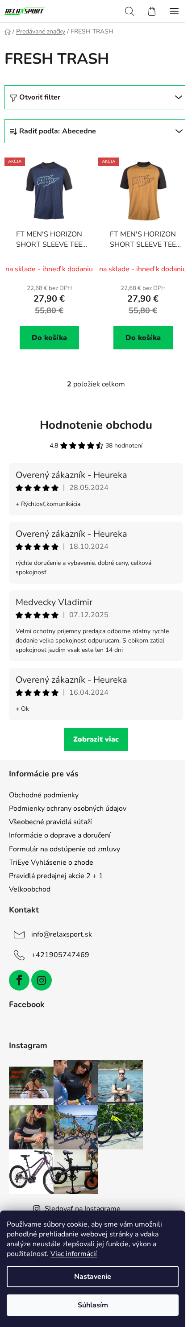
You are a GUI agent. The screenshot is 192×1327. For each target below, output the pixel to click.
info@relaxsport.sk (61, 934)
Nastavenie (92, 1276)
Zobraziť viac (96, 739)
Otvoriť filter (39, 97)
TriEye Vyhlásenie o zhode (51, 862)
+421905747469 (60, 955)
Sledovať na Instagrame (83, 1209)
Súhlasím (93, 1305)
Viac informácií (73, 1254)
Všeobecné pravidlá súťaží (50, 822)
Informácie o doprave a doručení (60, 835)
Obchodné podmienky (44, 795)
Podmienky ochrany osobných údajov (67, 808)
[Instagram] (41, 980)
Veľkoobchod (29, 889)
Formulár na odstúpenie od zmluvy (64, 849)
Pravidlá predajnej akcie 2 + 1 (56, 876)
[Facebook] (19, 980)
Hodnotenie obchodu (96, 425)
